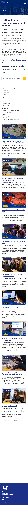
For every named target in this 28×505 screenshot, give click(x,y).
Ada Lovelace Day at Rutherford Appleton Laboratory (12, 275)
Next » (15, 420)
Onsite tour (6, 92)
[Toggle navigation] (25, 2)
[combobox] (12, 78)
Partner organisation (8, 116)
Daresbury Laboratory (8, 112)
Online (4, 114)
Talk (4, 101)
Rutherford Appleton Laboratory (11, 119)
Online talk (5, 90)
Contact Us (4, 504)
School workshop (7, 99)
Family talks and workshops (10, 88)
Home (3, 6)
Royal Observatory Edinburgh (10, 117)
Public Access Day (7, 96)
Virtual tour (6, 105)
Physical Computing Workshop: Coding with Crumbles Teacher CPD (13, 142)
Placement (5, 94)
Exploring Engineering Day (10, 406)
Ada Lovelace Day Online (10, 307)
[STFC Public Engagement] (5, 3)
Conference (6, 87)
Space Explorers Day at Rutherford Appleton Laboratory (13, 179)
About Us (4, 502)
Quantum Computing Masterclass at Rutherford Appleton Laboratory (13, 373)
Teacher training (7, 103)
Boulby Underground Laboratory (11, 110)
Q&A (4, 98)
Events (3, 500)
